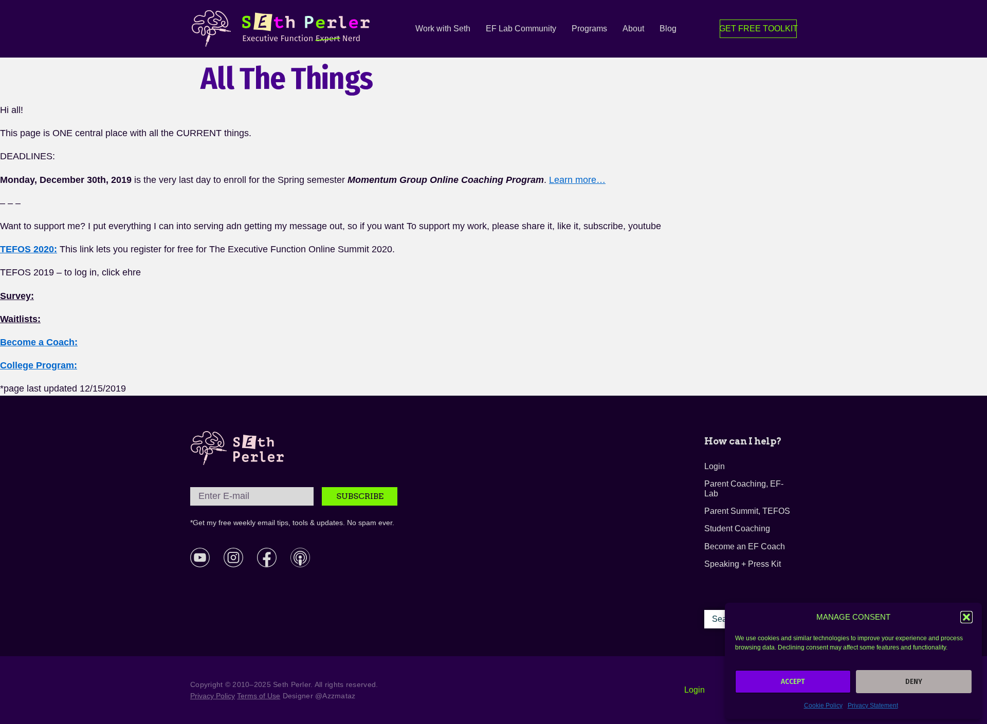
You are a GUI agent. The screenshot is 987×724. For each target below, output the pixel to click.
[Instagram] (233, 557)
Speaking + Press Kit (742, 564)
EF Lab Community (521, 28)
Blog (668, 28)
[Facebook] (267, 557)
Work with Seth (442, 28)
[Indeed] (300, 557)
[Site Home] (237, 448)
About (633, 28)
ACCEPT (793, 681)
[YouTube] (200, 557)
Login (714, 466)
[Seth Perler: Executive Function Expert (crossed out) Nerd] (283, 28)
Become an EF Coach (744, 546)
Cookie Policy (823, 705)
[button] (966, 617)
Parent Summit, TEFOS (747, 511)
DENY (913, 681)
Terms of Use (258, 696)
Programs (589, 28)
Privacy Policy (212, 696)
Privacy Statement (873, 705)
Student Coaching (737, 528)
